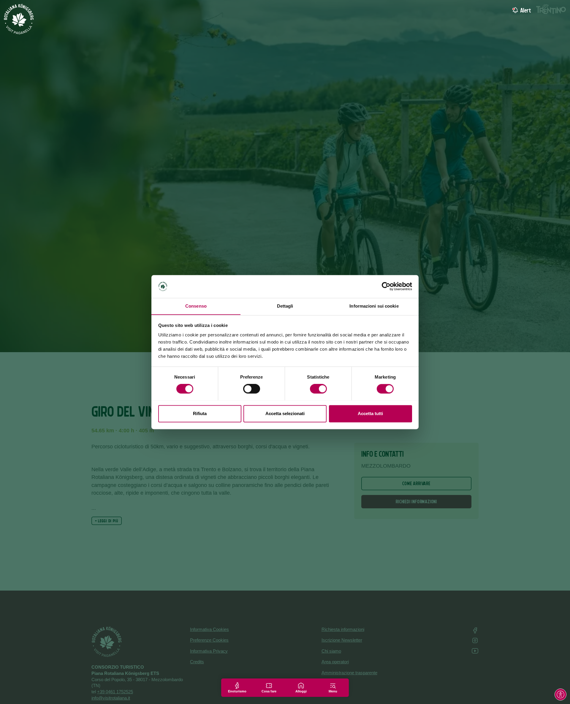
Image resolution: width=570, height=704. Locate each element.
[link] (514, 10)
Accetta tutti (370, 413)
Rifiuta (200, 413)
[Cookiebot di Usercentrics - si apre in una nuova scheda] (386, 286)
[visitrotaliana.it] (19, 19)
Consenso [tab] (196, 306)
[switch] (251, 388)
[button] (560, 694)
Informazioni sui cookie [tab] (373, 306)
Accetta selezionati (285, 413)
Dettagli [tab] (285, 306)
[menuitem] (536, 10)
